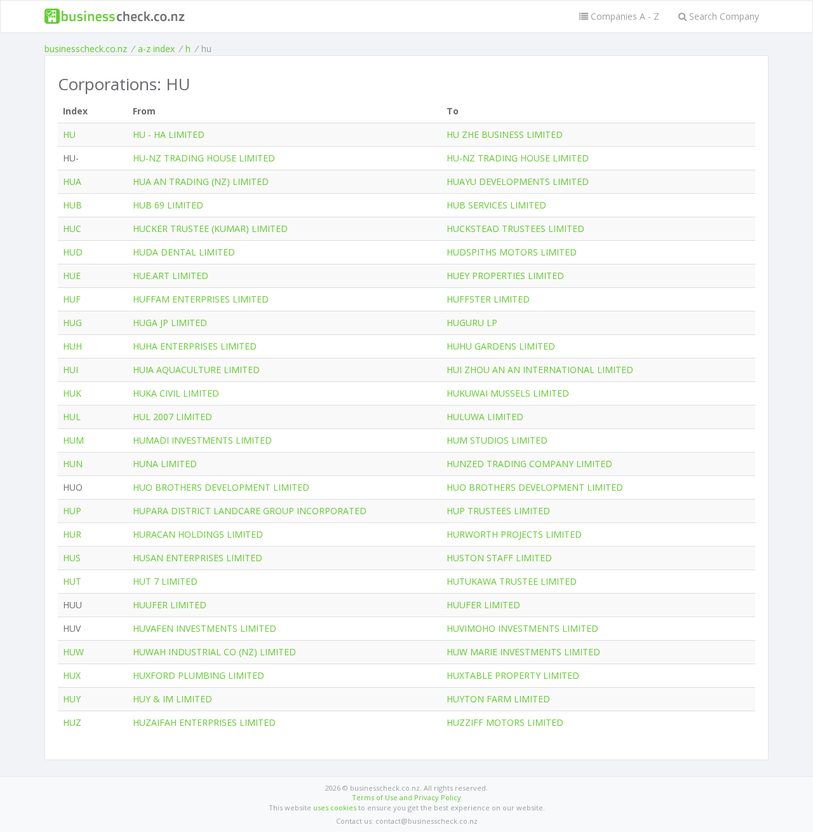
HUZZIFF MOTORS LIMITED (505, 722)
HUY (72, 699)
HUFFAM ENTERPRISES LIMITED (201, 299)
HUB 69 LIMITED (168, 205)
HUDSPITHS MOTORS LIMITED (512, 252)
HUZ (72, 722)
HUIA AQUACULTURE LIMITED (196, 370)
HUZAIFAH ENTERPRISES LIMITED (204, 722)
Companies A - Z (623, 16)
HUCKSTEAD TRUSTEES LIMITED (515, 228)
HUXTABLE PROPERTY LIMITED (513, 675)
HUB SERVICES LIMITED (496, 205)
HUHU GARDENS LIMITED (501, 346)
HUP (72, 511)
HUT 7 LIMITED (165, 581)
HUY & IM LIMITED (172, 699)
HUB (72, 205)
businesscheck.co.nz (85, 49)
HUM (73, 440)
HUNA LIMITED (165, 464)
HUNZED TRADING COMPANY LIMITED (529, 464)
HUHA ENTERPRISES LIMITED (195, 346)
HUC (72, 228)
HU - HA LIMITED (169, 134)
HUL (72, 417)
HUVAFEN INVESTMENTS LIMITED (204, 628)
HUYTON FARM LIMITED (498, 699)
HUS (72, 558)
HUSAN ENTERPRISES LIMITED (197, 558)
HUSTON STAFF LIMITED (499, 558)
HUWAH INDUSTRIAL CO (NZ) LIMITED (214, 652)
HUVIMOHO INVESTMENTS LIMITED (522, 628)
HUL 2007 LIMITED (172, 417)
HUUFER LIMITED (169, 605)
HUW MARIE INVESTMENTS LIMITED (523, 652)
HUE (72, 275)
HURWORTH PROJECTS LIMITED (514, 534)
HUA (72, 181)
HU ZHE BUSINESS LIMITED (505, 134)
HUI (70, 370)
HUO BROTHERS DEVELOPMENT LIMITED (221, 487)
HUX (72, 675)
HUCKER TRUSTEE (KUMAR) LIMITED (210, 228)
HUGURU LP (472, 323)
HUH (72, 346)
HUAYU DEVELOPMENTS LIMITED (518, 181)
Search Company (723, 16)
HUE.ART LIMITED (170, 275)
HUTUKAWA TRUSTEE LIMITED (512, 581)
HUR (72, 534)
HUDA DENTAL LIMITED (184, 252)
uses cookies (334, 807)
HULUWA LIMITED (485, 417)
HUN (73, 464)
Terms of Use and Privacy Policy (406, 797)
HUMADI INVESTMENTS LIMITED (202, 440)
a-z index (156, 49)
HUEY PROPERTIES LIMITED (505, 275)
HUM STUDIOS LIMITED (497, 440)
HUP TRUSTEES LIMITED (498, 511)
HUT (72, 581)
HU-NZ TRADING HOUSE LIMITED (204, 158)
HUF (72, 299)
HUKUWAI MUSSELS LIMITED (508, 393)
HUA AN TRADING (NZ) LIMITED (201, 181)
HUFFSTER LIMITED (488, 299)
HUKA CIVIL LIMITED (176, 393)
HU (69, 134)
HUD (73, 252)
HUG (72, 323)
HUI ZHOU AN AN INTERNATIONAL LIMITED (540, 370)
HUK (72, 393)
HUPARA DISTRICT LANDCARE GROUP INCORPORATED (249, 511)
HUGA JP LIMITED (170, 323)
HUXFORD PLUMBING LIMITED (198, 675)
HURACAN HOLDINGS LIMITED (198, 534)
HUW (73, 652)
